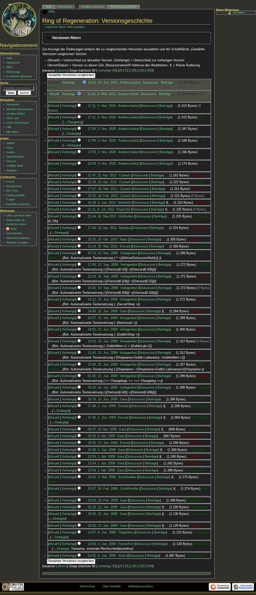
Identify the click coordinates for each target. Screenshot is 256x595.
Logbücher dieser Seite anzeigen (65, 26)
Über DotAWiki (111, 586)
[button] (126, 38)
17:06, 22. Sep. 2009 (103, 264)
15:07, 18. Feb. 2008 (103, 488)
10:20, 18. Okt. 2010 (103, 239)
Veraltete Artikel (15, 113)
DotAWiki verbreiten (18, 204)
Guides (10, 152)
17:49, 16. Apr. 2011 (102, 228)
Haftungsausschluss (140, 586)
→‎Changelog (73, 122)
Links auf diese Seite (18, 215)
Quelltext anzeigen (93, 6)
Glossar (11, 161)
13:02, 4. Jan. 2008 (102, 555)
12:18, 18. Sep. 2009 (103, 276)
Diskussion (150, 82)
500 (149, 70)
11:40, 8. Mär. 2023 (102, 94)
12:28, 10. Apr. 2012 (102, 182)
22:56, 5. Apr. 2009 (101, 436)
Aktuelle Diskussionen (19, 109)
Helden (10, 143)
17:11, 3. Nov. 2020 (102, 106)
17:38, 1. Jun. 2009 (102, 406)
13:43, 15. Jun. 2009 (103, 353)
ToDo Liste (12, 118)
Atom (13, 228)
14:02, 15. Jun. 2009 (103, 329)
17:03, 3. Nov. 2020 (102, 152)
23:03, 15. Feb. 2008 (103, 500)
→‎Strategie (72, 133)
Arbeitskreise (14, 186)
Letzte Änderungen (17, 122)
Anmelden (239, 12)
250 (141, 70)
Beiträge (167, 82)
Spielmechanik (15, 156)
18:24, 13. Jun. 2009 (103, 399)
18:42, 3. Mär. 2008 (102, 477)
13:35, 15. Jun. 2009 (103, 364)
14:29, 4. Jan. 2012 (102, 202)
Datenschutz (87, 586)
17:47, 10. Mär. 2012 (103, 189)
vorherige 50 (107, 70)
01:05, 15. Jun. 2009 (103, 376)
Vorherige (68, 82)
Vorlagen (11, 170)
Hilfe (51, 12)
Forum (10, 181)
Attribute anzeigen (17, 242)
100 (133, 70)
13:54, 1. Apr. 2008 (101, 463)
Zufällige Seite (14, 165)
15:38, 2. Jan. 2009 (102, 450)
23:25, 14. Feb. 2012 (103, 196)
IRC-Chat (12, 190)
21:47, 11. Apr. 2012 (102, 175)
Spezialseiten (14, 233)
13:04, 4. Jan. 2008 (102, 544)
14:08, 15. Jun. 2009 (103, 311)
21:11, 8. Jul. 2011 (101, 209)
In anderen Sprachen (19, 76)
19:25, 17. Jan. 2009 (103, 443)
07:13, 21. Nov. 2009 (103, 253)
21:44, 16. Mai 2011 (102, 216)
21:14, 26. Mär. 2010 (103, 246)
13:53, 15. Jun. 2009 (103, 341)
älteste (62, 70)
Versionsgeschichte (123, 6)
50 (126, 70)
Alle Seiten (12, 131)
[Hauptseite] (19, 20)
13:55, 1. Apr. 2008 (101, 456)
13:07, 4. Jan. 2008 (102, 532)
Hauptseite (12, 104)
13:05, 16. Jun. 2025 (103, 82)
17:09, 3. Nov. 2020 (102, 129)
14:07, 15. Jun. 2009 (103, 318)
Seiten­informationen (18, 237)
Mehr (9, 67)
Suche (4, 82)
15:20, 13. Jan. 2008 (103, 507)
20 (120, 70)
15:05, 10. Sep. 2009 (103, 288)
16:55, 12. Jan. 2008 (103, 514)
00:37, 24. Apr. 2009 (102, 429)
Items (9, 147)
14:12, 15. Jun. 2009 (103, 299)
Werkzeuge (13, 71)
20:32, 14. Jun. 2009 (103, 387)
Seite (49, 6)
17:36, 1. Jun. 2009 (102, 417)
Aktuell (54, 94)
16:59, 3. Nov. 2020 (102, 163)
